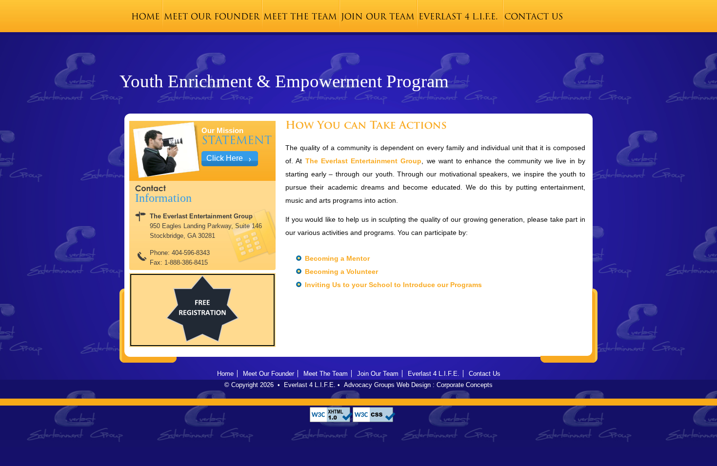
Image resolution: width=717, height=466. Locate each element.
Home (225, 373)
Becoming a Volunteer (341, 271)
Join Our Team (377, 373)
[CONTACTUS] (533, 16)
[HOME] (145, 16)
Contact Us (484, 373)
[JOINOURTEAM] (378, 16)
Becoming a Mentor (337, 258)
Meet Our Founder (268, 373)
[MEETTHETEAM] (300, 16)
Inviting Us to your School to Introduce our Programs (393, 285)
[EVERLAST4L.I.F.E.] (458, 16)
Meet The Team (325, 373)
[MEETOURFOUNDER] (211, 16)
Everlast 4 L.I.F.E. (433, 373)
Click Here (224, 158)
